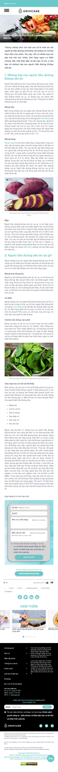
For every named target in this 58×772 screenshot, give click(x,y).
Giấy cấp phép (9, 658)
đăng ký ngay (29, 557)
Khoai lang (10, 143)
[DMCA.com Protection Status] (29, 764)
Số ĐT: (15, 513)
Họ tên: (15, 507)
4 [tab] (32, 638)
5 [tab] (35, 638)
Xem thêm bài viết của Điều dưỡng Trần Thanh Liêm (29, 573)
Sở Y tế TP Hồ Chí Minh (13, 684)
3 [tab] (29, 638)
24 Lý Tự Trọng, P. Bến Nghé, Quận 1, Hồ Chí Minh (12, 693)
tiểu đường (46, 118)
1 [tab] (23, 638)
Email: (8, 707)
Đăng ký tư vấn (10, 3)
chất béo (27, 247)
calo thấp (17, 307)
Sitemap (7, 679)
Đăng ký (47, 707)
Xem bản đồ (15, 695)
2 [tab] (26, 638)
